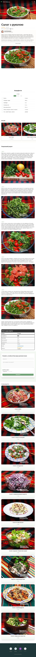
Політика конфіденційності (18, 654)
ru (32, 1)
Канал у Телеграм (15, 651)
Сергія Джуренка (6, 1)
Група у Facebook (10, 651)
